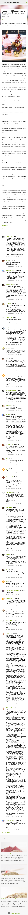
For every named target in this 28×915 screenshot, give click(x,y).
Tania (7, 358)
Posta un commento (7, 832)
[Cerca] (26, 2)
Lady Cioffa (9, 236)
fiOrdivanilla (9, 633)
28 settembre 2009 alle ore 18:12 (14, 594)
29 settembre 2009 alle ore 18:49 (14, 616)
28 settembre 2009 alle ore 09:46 (14, 410)
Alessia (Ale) (9, 620)
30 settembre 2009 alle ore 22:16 (14, 829)
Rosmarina (9, 507)
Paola (7, 569)
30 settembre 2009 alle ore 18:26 (14, 629)
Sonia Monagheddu (11, 390)
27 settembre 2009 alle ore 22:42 (14, 313)
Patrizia (8, 328)
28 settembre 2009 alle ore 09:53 (14, 440)
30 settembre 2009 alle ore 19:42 (14, 704)
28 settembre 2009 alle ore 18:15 (14, 606)
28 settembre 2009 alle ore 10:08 (14, 454)
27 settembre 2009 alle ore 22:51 (14, 344)
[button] (2, 19)
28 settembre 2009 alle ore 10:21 (14, 465)
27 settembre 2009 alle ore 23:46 (14, 371)
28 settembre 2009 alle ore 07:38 (14, 401)
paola (7, 260)
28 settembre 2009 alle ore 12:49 (14, 577)
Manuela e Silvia (10, 444)
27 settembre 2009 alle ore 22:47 (14, 324)
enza (7, 375)
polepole (8, 414)
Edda (7, 348)
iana (7, 609)
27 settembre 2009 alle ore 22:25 (14, 266)
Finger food (4, 225)
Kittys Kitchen (9, 492)
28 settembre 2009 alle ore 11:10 (14, 488)
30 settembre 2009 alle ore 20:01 (14, 816)
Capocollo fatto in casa (6, 875)
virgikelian (8, 303)
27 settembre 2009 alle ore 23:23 (14, 354)
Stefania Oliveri (10, 284)
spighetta (8, 405)
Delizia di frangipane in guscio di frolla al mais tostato (13, 898)
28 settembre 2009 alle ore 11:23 (14, 565)
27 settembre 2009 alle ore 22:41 (14, 299)
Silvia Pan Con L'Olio (11, 270)
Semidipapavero (10, 598)
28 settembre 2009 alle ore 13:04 (14, 586)
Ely (7, 581)
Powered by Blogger (15, 913)
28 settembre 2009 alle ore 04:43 (14, 386)
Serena (8, 554)
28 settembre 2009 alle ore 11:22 (14, 550)
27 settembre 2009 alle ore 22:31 (14, 280)
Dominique (9, 317)
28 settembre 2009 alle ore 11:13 (14, 503)
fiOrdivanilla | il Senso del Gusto (12, 2)
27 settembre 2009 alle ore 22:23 (14, 256)
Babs (7, 458)
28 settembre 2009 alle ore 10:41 (14, 473)
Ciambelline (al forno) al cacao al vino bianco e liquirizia (13, 853)
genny (7, 469)
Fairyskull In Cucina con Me (12, 590)
